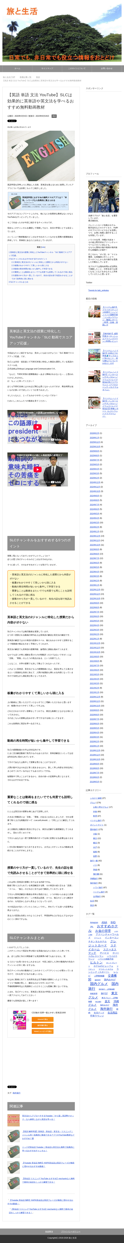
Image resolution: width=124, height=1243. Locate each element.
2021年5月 (94, 674)
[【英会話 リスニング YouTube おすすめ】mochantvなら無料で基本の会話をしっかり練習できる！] (14, 1183)
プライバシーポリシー (70, 1232)
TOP (9, 77)
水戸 (95, 847)
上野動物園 (99, 976)
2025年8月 (94, 456)
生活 (92, 901)
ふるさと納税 (96, 798)
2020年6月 (94, 724)
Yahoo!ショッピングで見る (43, 1031)
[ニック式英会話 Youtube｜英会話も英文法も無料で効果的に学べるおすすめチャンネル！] (14, 1152)
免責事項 (49, 1232)
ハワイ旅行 (98, 888)
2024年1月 (94, 532)
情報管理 (93, 994)
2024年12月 (95, 482)
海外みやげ (104, 1005)
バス (95, 865)
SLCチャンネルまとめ (18, 282)
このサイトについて (77, 68)
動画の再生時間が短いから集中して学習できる (32, 269)
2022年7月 (94, 612)
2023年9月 (94, 549)
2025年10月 (95, 447)
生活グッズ (99, 1012)
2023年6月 (94, 563)
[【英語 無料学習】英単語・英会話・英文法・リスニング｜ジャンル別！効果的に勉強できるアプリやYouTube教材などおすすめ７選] (14, 1136)
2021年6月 (94, 670)
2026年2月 (94, 433)
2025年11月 (95, 442)
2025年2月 (94, 478)
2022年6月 (94, 616)
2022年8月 (94, 607)
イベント (97, 938)
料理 (95, 816)
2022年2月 (94, 634)
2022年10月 (95, 599)
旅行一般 (94, 861)
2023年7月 (94, 558)
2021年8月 (94, 661)
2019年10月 (95, 759)
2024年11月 (95, 487)
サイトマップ (47, 68)
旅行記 (104, 993)
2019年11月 (95, 755)
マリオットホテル (106, 969)
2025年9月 (94, 451)
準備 (95, 870)
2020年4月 (94, 733)
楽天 (107, 1001)
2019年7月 (94, 773)
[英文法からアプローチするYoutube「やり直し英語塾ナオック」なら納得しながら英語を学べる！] (14, 1120)
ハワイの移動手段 (105, 959)
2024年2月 (94, 527)
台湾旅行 (97, 896)
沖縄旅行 (94, 879)
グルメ (93, 803)
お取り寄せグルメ (101, 807)
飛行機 (96, 874)
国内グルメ (99, 984)
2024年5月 (94, 514)
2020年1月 (94, 746)
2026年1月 (94, 438)
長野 (95, 856)
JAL (91, 927)
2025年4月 (94, 469)
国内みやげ (110, 979)
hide (43, 247)
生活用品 (112, 1012)
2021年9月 (94, 657)
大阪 (95, 834)
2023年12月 (95, 536)
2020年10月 (95, 706)
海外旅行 (16, 1093)
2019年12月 (95, 750)
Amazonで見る (43, 1019)
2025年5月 (94, 464)
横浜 (95, 843)
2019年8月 (94, 768)
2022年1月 (94, 639)
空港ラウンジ (97, 1016)
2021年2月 (94, 688)
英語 (54, 116)
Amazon (94, 922)
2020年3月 (94, 737)
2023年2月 (94, 581)
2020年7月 (94, 719)
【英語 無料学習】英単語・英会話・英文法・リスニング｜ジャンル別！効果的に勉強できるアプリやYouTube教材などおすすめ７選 (48, 1135)
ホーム (17, 68)
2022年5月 (94, 621)
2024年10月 (95, 491)
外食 (95, 812)
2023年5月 (94, 567)
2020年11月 (95, 701)
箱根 (95, 852)
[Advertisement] (41, 303)
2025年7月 (94, 460)
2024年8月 (94, 500)
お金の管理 (103, 930)
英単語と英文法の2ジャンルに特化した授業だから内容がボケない (40, 262)
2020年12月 (95, 697)
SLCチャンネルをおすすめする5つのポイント (28, 259)
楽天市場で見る (43, 1025)
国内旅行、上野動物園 (107, 989)
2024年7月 (94, 505)
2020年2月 (94, 742)
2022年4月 (94, 625)
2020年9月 (94, 710)
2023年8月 (94, 554)
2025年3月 (94, 473)
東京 (95, 838)
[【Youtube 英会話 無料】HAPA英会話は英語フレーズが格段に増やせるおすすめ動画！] (14, 1167)
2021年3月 (94, 683)
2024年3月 (94, 523)
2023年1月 (94, 585)
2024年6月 (94, 509)
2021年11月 (95, 648)
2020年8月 (94, 715)
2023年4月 (94, 572)
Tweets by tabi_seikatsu (98, 290)
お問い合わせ (106, 68)
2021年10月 (95, 652)
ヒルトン (96, 962)
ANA (104, 922)
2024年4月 (94, 518)
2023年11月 (95, 540)
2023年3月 (94, 576)
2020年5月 (94, 728)
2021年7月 (94, 666)
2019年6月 (94, 777)
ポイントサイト (97, 825)
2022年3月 (94, 630)
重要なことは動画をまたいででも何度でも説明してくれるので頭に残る (42, 272)
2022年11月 (95, 594)
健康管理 (98, 980)
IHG (113, 922)
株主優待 (98, 1002)
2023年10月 (95, 545)
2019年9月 (94, 764)
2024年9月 (94, 496)
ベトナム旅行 (96, 820)
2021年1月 (94, 692)
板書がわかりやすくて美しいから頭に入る (30, 265)
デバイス (104, 953)
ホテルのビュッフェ (103, 966)
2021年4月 (94, 679)
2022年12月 (95, 590)
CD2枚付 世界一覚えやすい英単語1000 (49, 1013)
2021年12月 (95, 643)
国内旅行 (94, 829)
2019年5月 (94, 782)
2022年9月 (94, 603)
